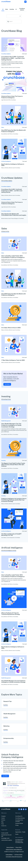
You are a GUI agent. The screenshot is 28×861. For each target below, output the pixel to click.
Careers (3, 818)
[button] (25, 2)
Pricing (16, 825)
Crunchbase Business (20, 818)
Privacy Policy (19, 847)
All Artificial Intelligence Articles (8, 550)
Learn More (7, 384)
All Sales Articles (5, 231)
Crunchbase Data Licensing (19, 820)
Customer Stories (19, 823)
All (3, 9)
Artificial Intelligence (6, 161)
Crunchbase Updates (22, 9)
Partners (3, 820)
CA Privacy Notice (18, 854)
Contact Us (3, 825)
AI (16, 9)
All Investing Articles (6, 399)
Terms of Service (10, 847)
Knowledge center (5, 838)
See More (5, 705)
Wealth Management (6, 420)
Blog (2, 821)
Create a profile (4, 832)
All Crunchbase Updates (6, 180)
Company (3, 816)
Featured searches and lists (6, 835)
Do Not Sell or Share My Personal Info (14, 856)
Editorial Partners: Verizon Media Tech (14, 849)
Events (16, 834)
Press (2, 823)
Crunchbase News (19, 839)
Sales (6, 9)
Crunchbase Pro (18, 816)
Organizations (18, 832)
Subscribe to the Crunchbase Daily (19, 842)
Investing (12, 9)
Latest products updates (6, 840)
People (23, 832)
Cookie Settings (9, 854)
